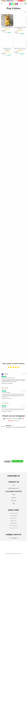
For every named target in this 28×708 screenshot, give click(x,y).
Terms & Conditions (13, 620)
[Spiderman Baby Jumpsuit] (20, 177)
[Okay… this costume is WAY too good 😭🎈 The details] (7, 433)
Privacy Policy (13, 611)
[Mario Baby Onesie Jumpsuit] (7, 177)
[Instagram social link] (11, 633)
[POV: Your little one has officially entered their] (20, 433)
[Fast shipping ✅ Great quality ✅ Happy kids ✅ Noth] (7, 455)
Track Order (13, 596)
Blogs (13, 599)
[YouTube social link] (13, 633)
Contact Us (13, 593)
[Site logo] (13, 3)
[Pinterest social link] (15, 633)
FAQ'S (13, 590)
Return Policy (14, 616)
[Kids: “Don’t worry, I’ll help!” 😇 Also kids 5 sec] (20, 448)
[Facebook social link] (9, 633)
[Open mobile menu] (1, 3)
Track (21, 3)
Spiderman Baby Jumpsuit (20, 228)
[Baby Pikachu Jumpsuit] (7, 20)
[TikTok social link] (17, 633)
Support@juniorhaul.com (13, 583)
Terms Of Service (13, 623)
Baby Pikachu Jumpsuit (7, 27)
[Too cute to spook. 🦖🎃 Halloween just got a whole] (7, 440)
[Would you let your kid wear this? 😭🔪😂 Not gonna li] (7, 448)
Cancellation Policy (13, 608)
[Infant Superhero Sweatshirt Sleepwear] (20, 65)
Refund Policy (13, 613)
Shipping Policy (13, 618)
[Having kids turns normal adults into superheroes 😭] (20, 455)
